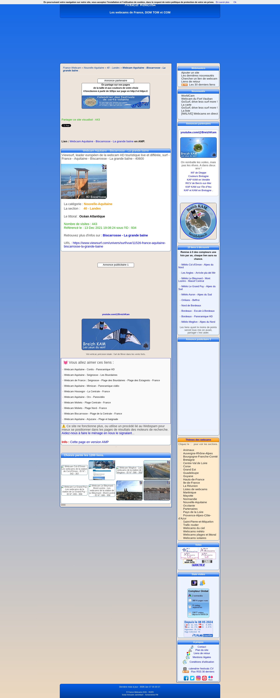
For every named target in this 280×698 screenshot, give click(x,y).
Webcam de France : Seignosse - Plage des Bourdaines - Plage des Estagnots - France (112, 380)
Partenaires (190, 508)
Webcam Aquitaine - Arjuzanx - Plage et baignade (91, 419)
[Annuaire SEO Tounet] (207, 561)
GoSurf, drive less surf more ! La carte (199, 103)
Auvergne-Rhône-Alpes (198, 453)
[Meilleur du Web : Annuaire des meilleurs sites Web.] (189, 561)
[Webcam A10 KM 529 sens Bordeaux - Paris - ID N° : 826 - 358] (157, 470)
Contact (202, 646)
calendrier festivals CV (201, 668)
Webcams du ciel (194, 528)
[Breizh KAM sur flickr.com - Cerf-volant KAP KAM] (210, 678)
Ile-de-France (191, 482)
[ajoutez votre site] (198, 564)
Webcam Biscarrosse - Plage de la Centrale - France (93, 413)
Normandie (190, 499)
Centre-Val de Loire (195, 463)
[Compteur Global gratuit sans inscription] (198, 603)
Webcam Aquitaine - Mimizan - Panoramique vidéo (91, 385)
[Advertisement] (140, 39)
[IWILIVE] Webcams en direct (199, 113)
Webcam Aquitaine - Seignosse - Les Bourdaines (90, 374)
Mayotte (188, 495)
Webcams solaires (194, 538)
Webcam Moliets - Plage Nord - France (85, 408)
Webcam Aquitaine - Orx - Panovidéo (84, 396)
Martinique (189, 492)
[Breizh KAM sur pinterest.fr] (204, 678)
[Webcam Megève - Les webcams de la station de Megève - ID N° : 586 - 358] (129, 470)
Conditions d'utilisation (202, 662)
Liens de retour (190, 81)
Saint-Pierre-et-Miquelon (198, 521)
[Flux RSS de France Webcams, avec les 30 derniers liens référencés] (184, 84)
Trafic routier (191, 524)
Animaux (188, 450)
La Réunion (190, 485)
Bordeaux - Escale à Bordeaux (198, 311)
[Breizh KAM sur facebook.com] (186, 678)
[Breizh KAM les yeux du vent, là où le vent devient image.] (198, 222)
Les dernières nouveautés (197, 75)
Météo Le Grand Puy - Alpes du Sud (197, 288)
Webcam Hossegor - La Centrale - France (87, 391)
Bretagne (189, 459)
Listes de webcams (195, 489)
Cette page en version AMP (89, 442)
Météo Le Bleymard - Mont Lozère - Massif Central (194, 280)
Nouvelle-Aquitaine (195, 502)
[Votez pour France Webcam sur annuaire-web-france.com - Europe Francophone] (207, 550)
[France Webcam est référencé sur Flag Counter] (198, 628)
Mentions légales (202, 657)
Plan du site (201, 650)
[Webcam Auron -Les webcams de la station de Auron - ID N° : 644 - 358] (102, 470)
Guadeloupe (191, 472)
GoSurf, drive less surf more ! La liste (199, 109)
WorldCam (188, 95)
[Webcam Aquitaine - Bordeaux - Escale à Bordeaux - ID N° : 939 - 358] (157, 490)
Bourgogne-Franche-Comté (200, 456)
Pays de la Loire (193, 512)
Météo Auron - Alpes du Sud (196, 294)
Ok (234, 2)
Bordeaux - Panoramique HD (197, 316)
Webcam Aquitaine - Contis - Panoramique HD (89, 369)
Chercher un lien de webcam (199, 78)
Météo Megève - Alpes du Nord (198, 321)
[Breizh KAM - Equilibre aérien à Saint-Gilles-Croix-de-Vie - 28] (116, 335)
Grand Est (189, 469)
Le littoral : (71, 216)
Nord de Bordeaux (191, 305)
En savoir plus (222, 2)
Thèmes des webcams (198, 439)
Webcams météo (193, 531)
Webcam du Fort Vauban (197, 98)
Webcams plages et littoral (199, 534)
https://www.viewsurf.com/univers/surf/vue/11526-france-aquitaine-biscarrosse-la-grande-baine (115, 244)
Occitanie (189, 505)
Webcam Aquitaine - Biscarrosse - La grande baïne (103, 141)
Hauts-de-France (193, 479)
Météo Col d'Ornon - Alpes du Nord (195, 266)
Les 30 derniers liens (202, 84)
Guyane (188, 476)
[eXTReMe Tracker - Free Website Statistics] (194, 582)
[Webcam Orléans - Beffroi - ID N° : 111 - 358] (129, 490)
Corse (187, 466)
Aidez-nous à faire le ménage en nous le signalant (97, 433)
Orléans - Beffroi (190, 300)
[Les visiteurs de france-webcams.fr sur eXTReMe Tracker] (202, 582)
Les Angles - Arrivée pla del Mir (198, 272)
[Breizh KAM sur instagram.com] (198, 678)
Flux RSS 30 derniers (202, 671)
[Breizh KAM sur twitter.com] (192, 678)
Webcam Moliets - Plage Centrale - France (87, 402)
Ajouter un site (190, 72)
